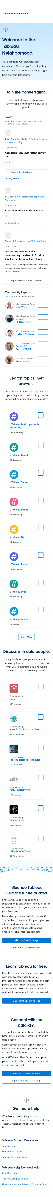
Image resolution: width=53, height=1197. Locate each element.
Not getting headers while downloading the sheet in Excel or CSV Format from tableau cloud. (24, 255)
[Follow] (40, 304)
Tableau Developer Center (15, 1157)
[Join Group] (40, 686)
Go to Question (12, 178)
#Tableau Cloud (38, 241)
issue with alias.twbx (21, 172)
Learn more (10, 296)
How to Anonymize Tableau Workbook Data (24, 1184)
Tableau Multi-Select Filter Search (24, 210)
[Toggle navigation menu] (47, 14)
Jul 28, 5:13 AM (10, 246)
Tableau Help (8, 1146)
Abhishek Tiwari (13, 241)
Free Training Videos (12, 1151)
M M (7, 196)
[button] (26, 280)
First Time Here (10, 1173)
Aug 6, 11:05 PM (11, 147)
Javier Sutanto (12, 139)
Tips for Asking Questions (15, 1178)
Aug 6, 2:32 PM (10, 205)
